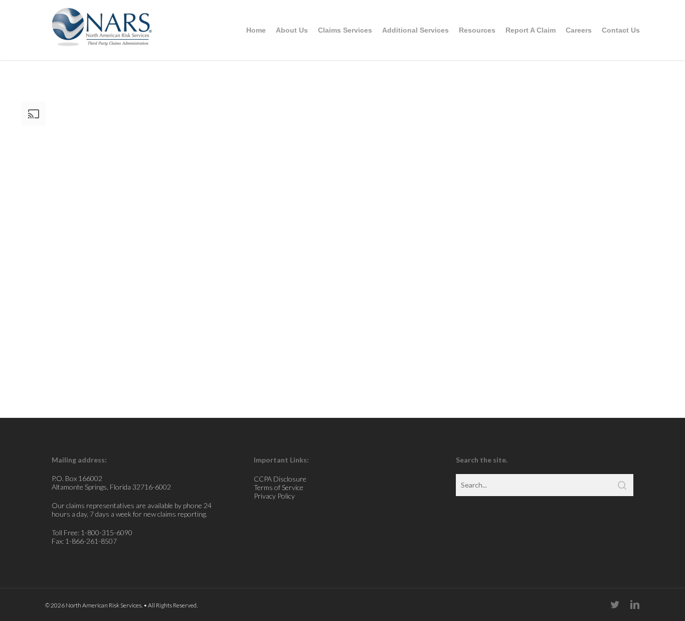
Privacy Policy (274, 496)
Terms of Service (278, 487)
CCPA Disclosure (280, 479)
